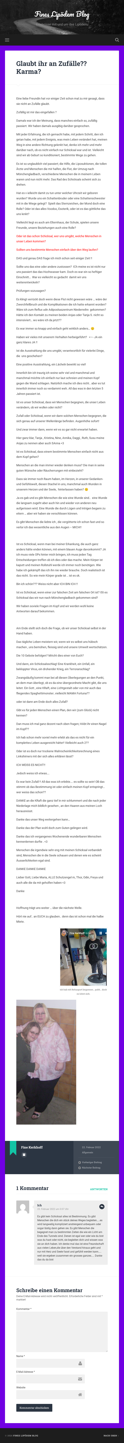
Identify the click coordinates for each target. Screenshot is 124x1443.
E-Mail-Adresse (25, 1372)
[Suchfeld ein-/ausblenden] (117, 39)
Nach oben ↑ (111, 1435)
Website (20, 1387)
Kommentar (23, 1309)
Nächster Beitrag (91, 1167)
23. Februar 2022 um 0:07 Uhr (53, 1209)
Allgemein (87, 1152)
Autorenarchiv (24, 1155)
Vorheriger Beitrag (92, 1162)
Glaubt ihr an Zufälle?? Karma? (51, 67)
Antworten (99, 1189)
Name (20, 1356)
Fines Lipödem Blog (62, 14)
